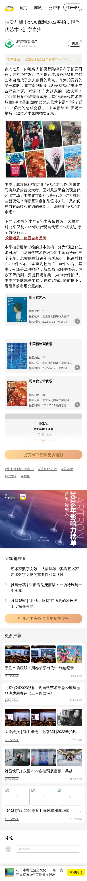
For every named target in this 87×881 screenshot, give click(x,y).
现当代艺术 (48, 468)
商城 (38, 7)
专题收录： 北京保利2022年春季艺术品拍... (39, 59)
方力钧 (11, 475)
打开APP (73, 7)
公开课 (54, 7)
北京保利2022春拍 (20, 468)
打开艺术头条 (12, 676)
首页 (23, 7)
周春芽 (68, 468)
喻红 (26, 475)
